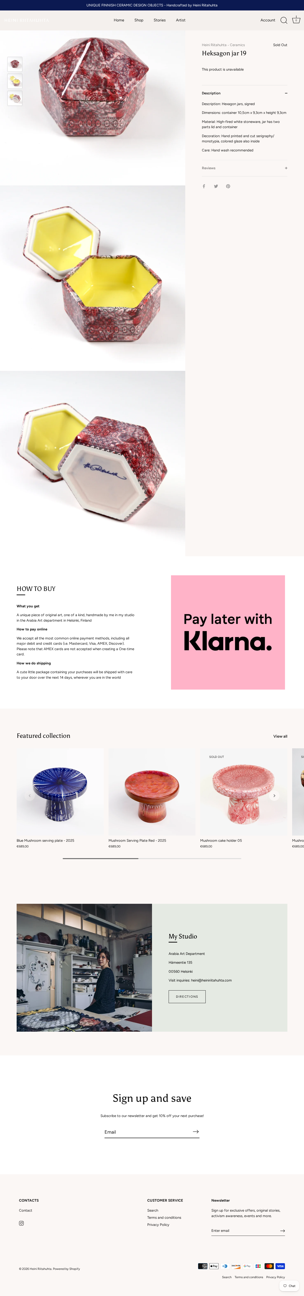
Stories (160, 20)
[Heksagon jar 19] (14, 64)
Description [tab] (211, 93)
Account (268, 20)
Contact (25, 1210)
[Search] (284, 20)
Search (152, 1210)
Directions (187, 996)
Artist (180, 20)
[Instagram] (21, 1223)
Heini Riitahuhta (214, 45)
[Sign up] (282, 1230)
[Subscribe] (195, 1132)
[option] (15, 65)
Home (119, 20)
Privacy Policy (158, 1225)
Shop (138, 20)
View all (280, 736)
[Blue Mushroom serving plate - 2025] (60, 792)
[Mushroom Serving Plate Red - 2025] (152, 792)
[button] (29, 795)
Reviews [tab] (208, 168)
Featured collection (43, 736)
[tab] (244, 130)
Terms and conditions (164, 1217)
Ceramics (237, 45)
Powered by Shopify (66, 1269)
